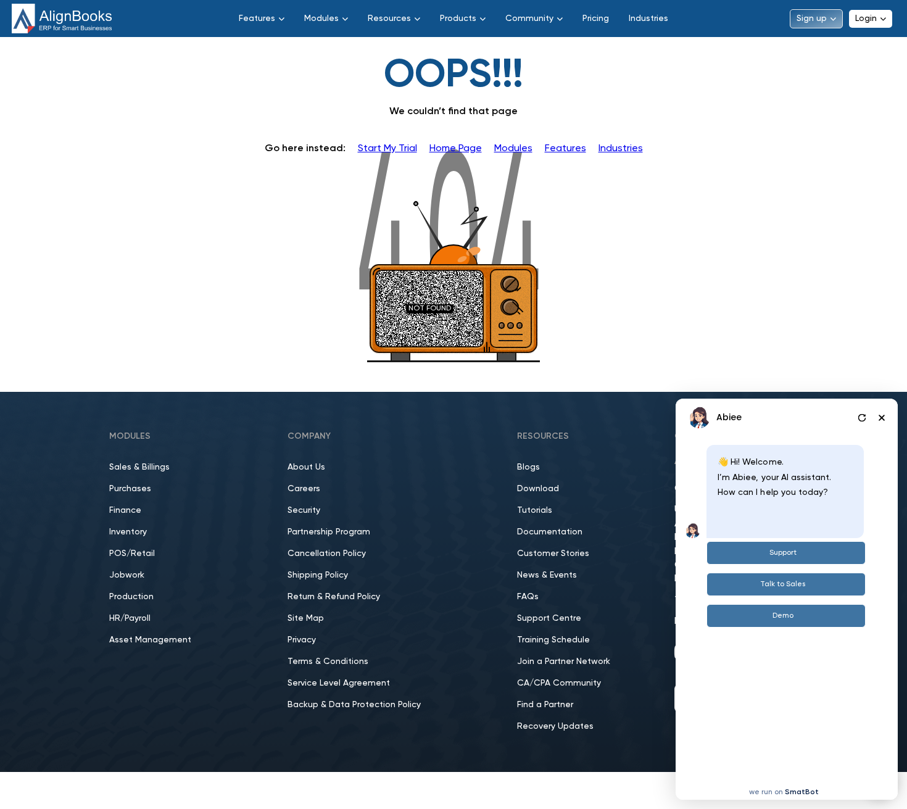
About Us (306, 467)
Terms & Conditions (328, 661)
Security (304, 510)
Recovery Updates (555, 726)
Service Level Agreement (339, 683)
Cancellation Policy (327, 553)
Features (257, 18)
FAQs (528, 596)
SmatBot (802, 792)
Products (458, 18)
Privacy (302, 640)
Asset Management (150, 640)
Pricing (595, 18)
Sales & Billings (139, 467)
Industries (648, 18)
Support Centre (549, 618)
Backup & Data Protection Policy (354, 704)
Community (529, 18)
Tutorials (534, 510)
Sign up (812, 18)
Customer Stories (553, 553)
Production (131, 596)
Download (538, 488)
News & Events (547, 575)
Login (866, 18)
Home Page (455, 149)
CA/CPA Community (559, 683)
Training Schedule (553, 640)
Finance (125, 510)
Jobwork (126, 575)
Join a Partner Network (563, 661)
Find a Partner (545, 704)
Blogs (528, 467)
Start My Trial (387, 149)
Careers (304, 488)
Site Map (306, 618)
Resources (389, 18)
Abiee (729, 417)
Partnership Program (329, 532)
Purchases (130, 488)
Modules (321, 18)
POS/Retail (132, 553)
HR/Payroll (130, 618)
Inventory (128, 532)
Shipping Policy (318, 575)
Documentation (549, 532)
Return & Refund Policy (334, 596)
